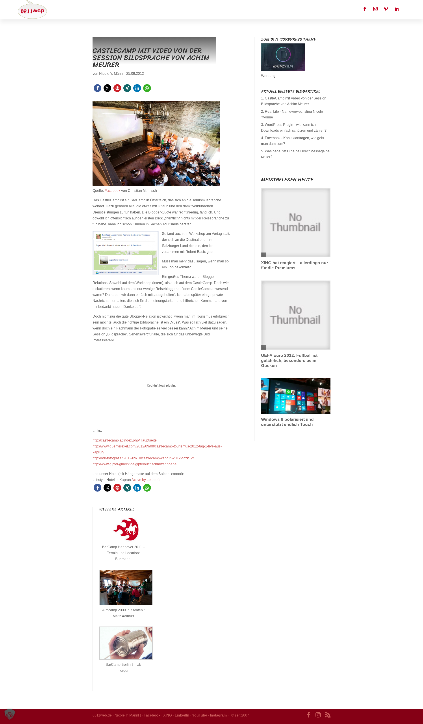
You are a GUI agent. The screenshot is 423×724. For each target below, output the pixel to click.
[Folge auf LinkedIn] (396, 8)
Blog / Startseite (162, 10)
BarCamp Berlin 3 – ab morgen (123, 667)
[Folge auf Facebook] (364, 8)
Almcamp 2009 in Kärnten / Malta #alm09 (123, 613)
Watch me (214, 10)
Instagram (218, 715)
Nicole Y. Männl (111, 73)
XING (167, 715)
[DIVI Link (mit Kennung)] (283, 70)
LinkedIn (182, 715)
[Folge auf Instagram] (375, 8)
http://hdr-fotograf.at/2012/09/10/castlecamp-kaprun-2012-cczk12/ (143, 458)
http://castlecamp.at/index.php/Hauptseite (125, 440)
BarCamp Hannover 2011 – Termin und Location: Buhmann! (123, 553)
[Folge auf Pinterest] (386, 8)
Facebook (191, 10)
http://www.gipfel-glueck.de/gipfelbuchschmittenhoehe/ (135, 464)
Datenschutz (240, 10)
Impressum (266, 10)
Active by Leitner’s (146, 480)
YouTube (199, 715)
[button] (97, 88)
